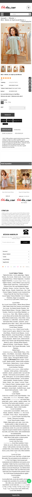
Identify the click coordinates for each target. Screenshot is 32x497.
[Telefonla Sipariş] (30, 78)
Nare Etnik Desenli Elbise (8, 192)
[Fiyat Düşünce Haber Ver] (30, 90)
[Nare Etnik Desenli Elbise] (8, 179)
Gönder (25, 242)
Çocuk (12, 225)
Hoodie (20, 412)
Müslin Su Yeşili (6, 214)
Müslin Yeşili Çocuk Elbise (11, 219)
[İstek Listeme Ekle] (30, 84)
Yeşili (14, 223)
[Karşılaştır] (30, 87)
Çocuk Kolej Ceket (7, 443)
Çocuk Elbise (18, 225)
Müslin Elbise (18, 220)
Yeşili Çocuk (19, 223)
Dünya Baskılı (14, 397)
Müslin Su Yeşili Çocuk (16, 214)
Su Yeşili (24, 220)
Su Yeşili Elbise (19, 222)
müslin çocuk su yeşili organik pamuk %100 (12, 213)
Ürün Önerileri (19, 133)
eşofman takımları (15, 369)
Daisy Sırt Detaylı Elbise (24, 192)
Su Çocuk (25, 222)
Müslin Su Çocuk (23, 216)
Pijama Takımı (12, 329)
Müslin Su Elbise (13, 217)
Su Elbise (10, 223)
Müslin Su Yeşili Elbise (13, 216)
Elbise (22, 225)
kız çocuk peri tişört (15, 399)
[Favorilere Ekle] (30, 81)
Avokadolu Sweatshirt (6, 416)
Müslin (24, 213)
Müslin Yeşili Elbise (22, 219)
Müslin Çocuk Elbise (10, 220)
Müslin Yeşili (20, 217)
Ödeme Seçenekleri (7, 133)
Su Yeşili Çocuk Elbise (10, 222)
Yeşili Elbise (7, 225)
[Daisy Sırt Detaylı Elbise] (24, 179)
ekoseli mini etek (23, 485)
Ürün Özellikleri (6, 129)
